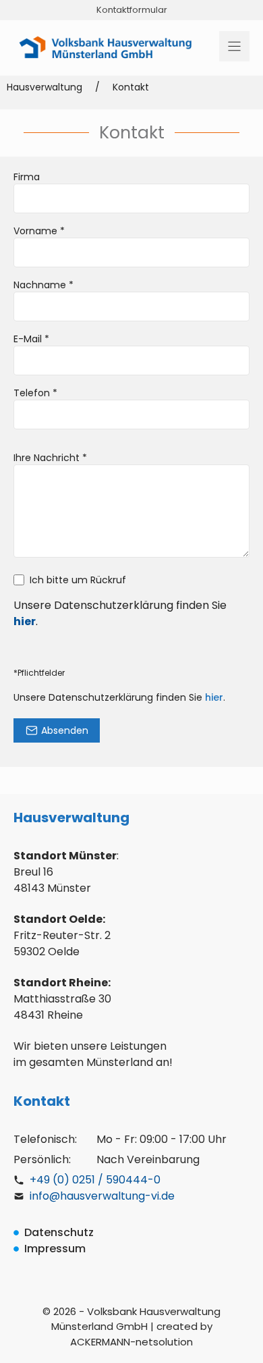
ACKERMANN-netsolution (131, 1342)
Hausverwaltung (44, 87)
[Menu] (234, 46)
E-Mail (31, 339)
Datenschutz (59, 1232)
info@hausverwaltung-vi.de (102, 1196)
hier (214, 697)
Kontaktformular (131, 9)
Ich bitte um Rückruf (78, 580)
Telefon (35, 393)
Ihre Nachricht (50, 457)
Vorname (39, 231)
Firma (26, 177)
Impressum (55, 1248)
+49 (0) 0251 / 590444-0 (95, 1179)
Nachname (43, 285)
